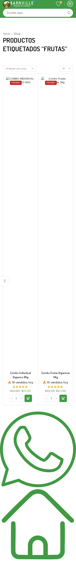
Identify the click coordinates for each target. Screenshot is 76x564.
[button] (28, 398)
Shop (17, 33)
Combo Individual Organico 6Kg (20, 375)
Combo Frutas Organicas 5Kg (55, 375)
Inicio (6, 33)
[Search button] (69, 13)
